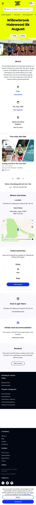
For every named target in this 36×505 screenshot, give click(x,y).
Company (5, 431)
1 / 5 (18, 179)
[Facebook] (3, 485)
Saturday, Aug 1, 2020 (18, 211)
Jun (6, 142)
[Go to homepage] (18, 3)
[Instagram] (12, 485)
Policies (4, 448)
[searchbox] (18, 9)
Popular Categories (8, 389)
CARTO (13, 239)
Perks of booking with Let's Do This (18, 184)
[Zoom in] (32, 220)
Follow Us (5, 478)
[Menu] (6, 3)
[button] (18, 229)
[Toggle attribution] (32, 239)
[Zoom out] (32, 223)
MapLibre (6, 239)
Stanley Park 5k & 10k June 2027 (14, 164)
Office (3, 465)
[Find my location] (32, 227)
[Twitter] (8, 485)
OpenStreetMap (20, 239)
